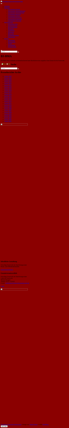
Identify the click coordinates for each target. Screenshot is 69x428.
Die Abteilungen (12, 27)
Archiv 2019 (8, 89)
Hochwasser (11, 40)
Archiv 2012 (8, 101)
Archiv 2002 (8, 119)
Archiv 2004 (8, 116)
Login (2, 286)
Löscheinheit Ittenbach (14, 14)
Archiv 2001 (8, 121)
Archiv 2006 (8, 112)
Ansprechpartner (12, 25)
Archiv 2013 (8, 99)
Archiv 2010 (8, 105)
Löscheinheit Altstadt (14, 9)
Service (6, 38)
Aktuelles (7, 6)
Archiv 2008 (8, 108)
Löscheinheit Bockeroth (14, 17)
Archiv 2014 (8, 98)
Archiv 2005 (8, 114)
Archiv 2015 (8, 96)
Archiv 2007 (8, 110)
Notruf (10, 43)
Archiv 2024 (8, 80)
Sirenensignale (12, 47)
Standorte (7, 8)
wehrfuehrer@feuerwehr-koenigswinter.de (17, 283)
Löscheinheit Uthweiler (14, 21)
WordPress (45, 424)
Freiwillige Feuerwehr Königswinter (11, 424)
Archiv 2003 (8, 117)
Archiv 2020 (8, 87)
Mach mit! (11, 34)
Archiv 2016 (8, 94)
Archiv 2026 (8, 76)
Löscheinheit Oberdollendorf (16, 12)
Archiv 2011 (7, 103)
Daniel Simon (33, 424)
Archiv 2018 (8, 90)
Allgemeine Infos (13, 24)
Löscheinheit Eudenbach (15, 19)
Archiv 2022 (8, 83)
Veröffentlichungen (13, 35)
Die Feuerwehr (8, 22)
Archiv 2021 (8, 85)
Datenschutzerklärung (7, 269)
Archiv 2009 (8, 107)
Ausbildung (11, 30)
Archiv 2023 (8, 81)
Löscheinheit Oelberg (14, 16)
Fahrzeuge (11, 32)
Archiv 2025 (8, 78)
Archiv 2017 (8, 92)
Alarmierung (11, 45)
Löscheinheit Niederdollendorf (16, 11)
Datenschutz (11, 37)
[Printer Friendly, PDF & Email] (6, 63)
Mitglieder (11, 29)
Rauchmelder (11, 42)
